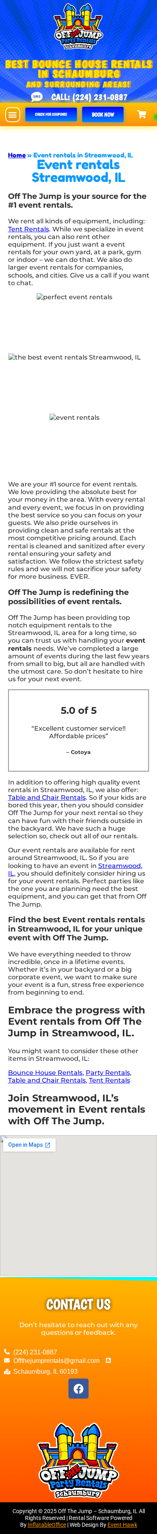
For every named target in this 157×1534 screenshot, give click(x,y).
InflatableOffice (47, 1525)
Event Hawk (122, 1525)
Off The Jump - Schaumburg (69, 135)
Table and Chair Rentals (47, 797)
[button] (12, 114)
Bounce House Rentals (45, 1072)
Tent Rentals (28, 229)
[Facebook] (78, 1389)
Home (17, 155)
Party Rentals (108, 1072)
